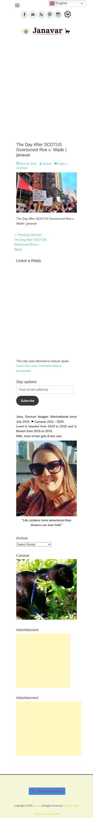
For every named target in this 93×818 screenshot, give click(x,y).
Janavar (47, 163)
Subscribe (27, 400)
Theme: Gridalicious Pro (46, 814)
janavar (37, 805)
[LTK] (67, 18)
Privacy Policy (71, 805)
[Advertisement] (46, 88)
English (61, 3)
